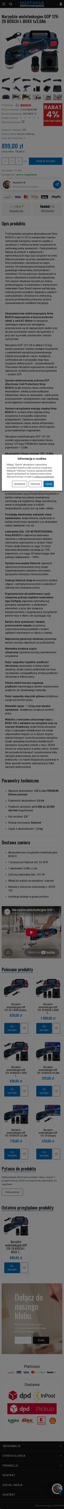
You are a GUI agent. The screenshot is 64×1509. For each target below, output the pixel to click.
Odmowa (35, 484)
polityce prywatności (44, 476)
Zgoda (48, 484)
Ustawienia (19, 484)
